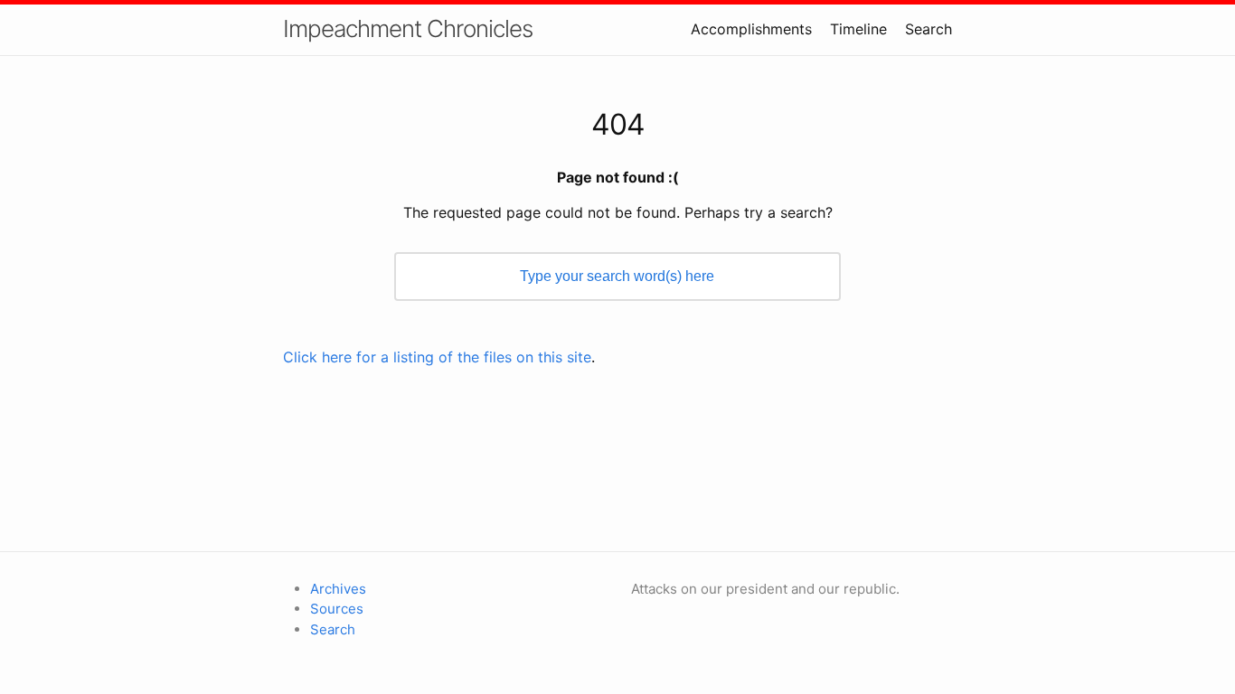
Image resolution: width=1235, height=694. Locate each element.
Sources (336, 608)
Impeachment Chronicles (408, 28)
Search (928, 29)
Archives (338, 588)
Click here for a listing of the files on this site (437, 357)
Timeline (858, 29)
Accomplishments (751, 29)
